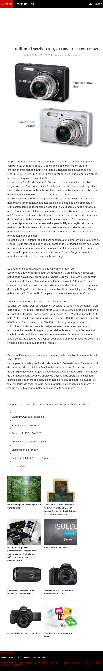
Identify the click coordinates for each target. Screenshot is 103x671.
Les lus (21, 4)
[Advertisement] (49, 28)
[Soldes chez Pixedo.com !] (60, 532)
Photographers (22, 662)
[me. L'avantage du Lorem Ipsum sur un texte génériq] (24, 489)
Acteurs (96, 662)
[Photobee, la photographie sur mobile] (60, 617)
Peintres (67, 662)
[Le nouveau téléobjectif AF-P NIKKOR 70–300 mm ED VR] (24, 574)
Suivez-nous (39, 658)
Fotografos (36, 662)
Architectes (86, 662)
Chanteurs (5, 665)
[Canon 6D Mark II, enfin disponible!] (24, 617)
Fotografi (46, 662)
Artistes (76, 662)
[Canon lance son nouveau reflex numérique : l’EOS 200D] (60, 574)
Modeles (16, 665)
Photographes (7, 662)
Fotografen (57, 662)
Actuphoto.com (9, 652)
